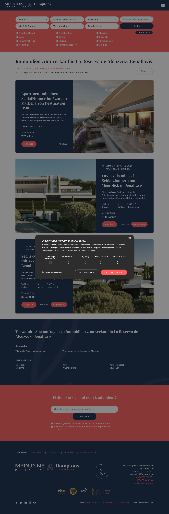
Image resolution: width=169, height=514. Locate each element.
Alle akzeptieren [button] (114, 272)
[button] (52, 272)
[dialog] (84, 257)
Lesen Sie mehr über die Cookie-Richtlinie (77, 251)
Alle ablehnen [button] (86, 272)
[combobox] (129, 238)
